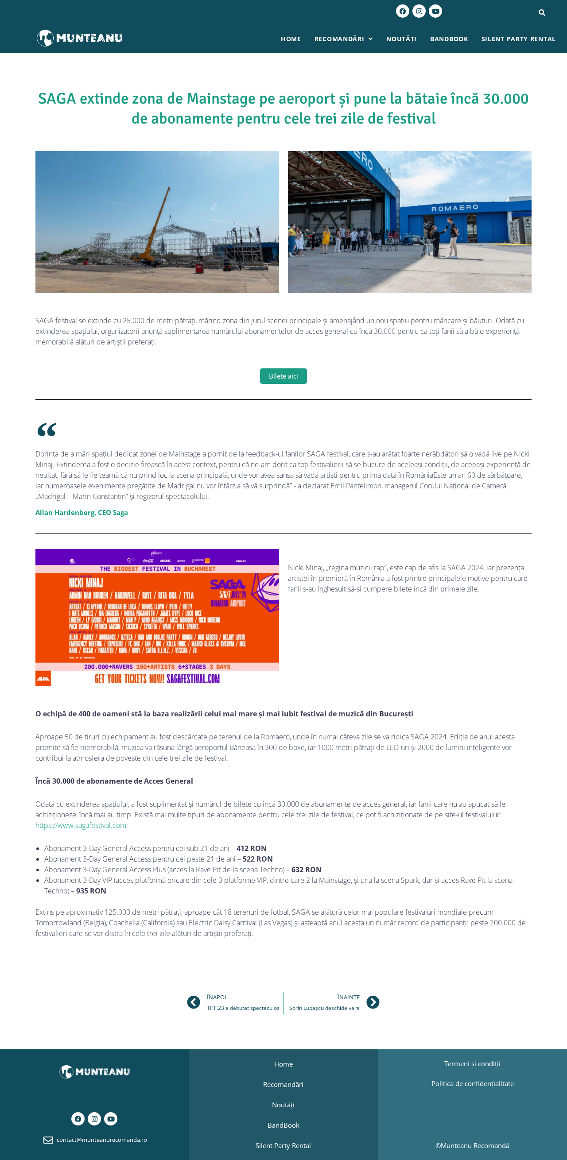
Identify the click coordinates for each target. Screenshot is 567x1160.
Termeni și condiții (472, 1063)
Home (291, 39)
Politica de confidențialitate (472, 1083)
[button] (344, 39)
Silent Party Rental (519, 39)
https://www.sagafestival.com (80, 825)
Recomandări (340, 39)
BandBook (449, 39)
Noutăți (401, 39)
